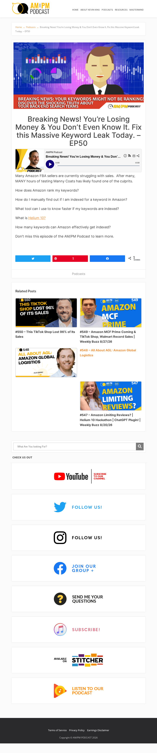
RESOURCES (121, 9)
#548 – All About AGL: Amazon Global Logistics (108, 352)
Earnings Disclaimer (98, 730)
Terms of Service (57, 730)
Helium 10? (37, 218)
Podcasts (78, 274)
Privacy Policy (77, 730)
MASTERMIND (136, 9)
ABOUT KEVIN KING (90, 9)
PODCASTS (107, 9)
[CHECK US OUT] (78, 476)
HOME (75, 9)
